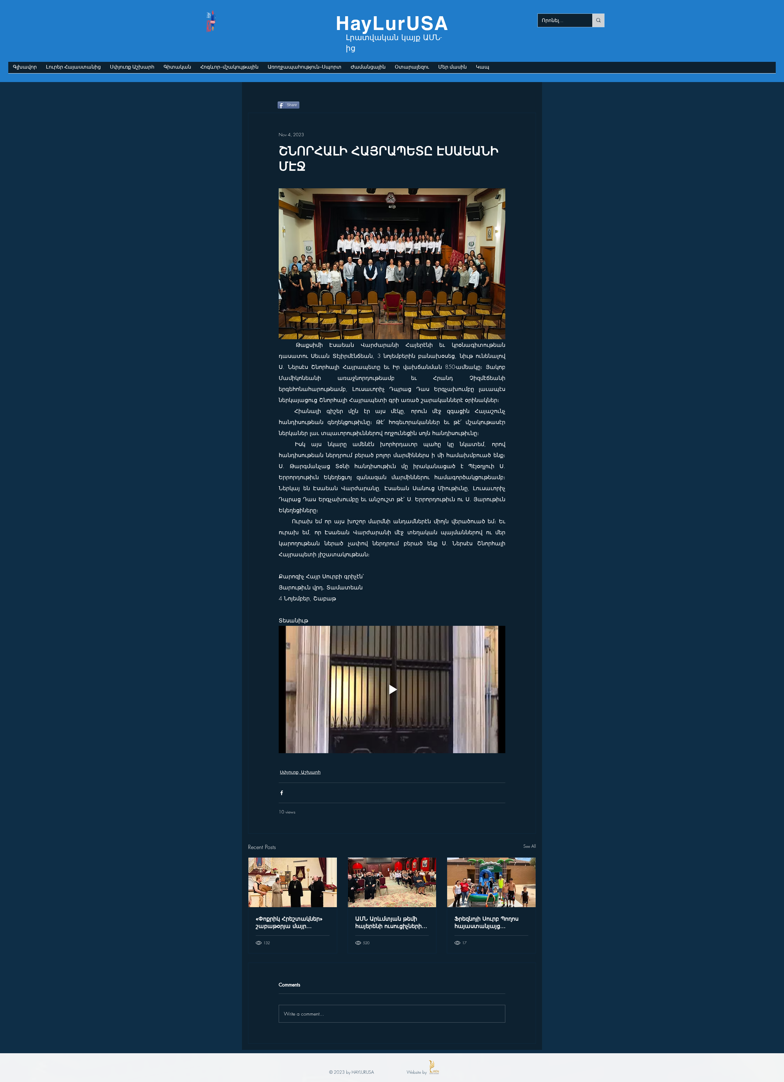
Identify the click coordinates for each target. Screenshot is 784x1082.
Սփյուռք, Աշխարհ (300, 772)
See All (529, 846)
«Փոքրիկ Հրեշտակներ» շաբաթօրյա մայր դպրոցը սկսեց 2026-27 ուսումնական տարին (289, 922)
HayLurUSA (392, 23)
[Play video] (392, 689)
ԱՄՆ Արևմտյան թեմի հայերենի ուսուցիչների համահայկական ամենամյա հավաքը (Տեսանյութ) (388, 922)
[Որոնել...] (598, 20)
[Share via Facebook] (282, 793)
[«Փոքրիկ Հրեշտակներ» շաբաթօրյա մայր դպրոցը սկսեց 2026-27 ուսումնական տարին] (292, 882)
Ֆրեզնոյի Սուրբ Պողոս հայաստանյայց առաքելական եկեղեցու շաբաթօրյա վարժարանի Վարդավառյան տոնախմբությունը (488, 922)
